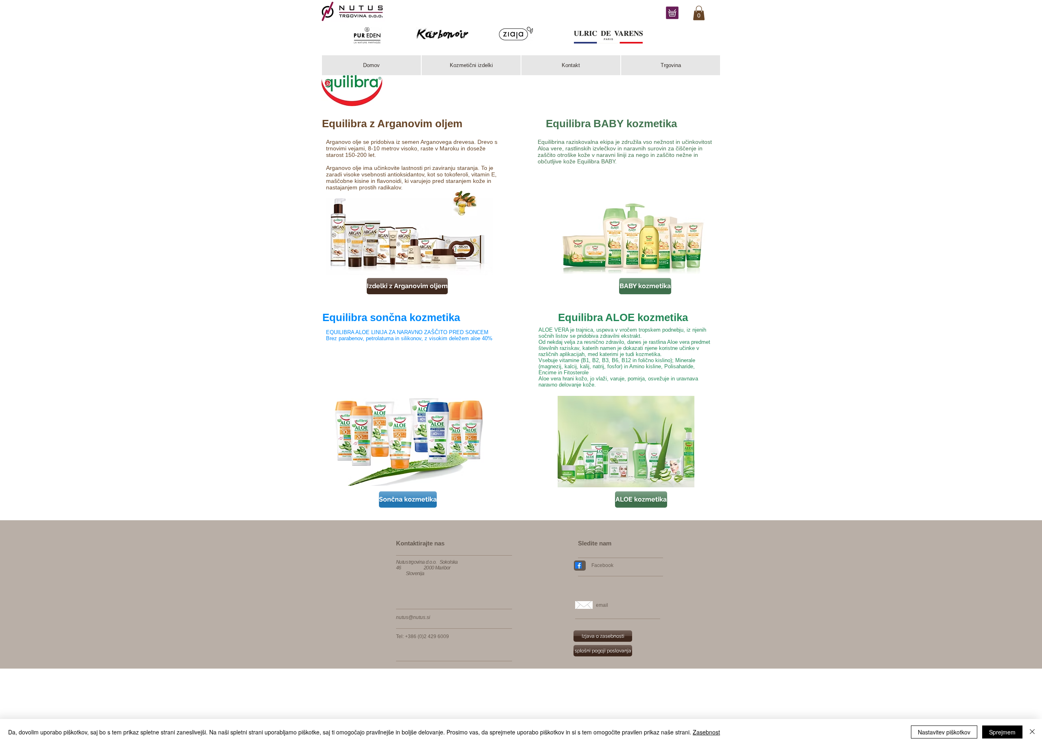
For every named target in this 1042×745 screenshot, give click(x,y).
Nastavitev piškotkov (944, 732)
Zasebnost (706, 732)
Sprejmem (1002, 732)
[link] (699, 13)
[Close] (1032, 731)
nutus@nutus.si (413, 617)
